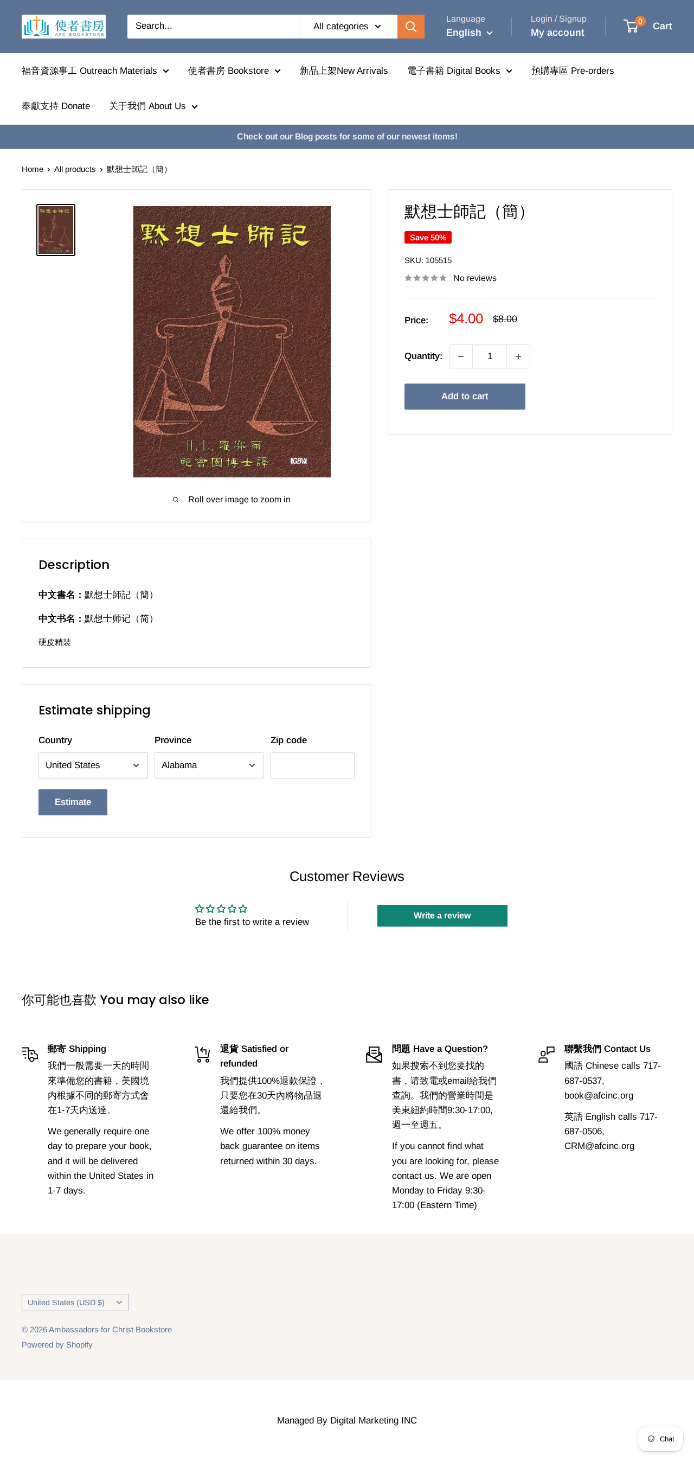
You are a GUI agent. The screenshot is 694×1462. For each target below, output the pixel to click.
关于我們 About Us (147, 106)
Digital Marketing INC (373, 1420)
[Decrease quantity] (460, 356)
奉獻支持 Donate (56, 106)
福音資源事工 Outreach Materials (89, 71)
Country (55, 740)
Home (32, 169)
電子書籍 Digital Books (453, 71)
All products (75, 169)
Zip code (289, 740)
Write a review (442, 915)
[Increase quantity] (518, 356)
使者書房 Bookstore (228, 71)
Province (173, 740)
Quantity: (423, 356)
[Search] (411, 27)
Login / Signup (559, 18)
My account (557, 32)
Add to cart (464, 396)
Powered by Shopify (57, 1344)
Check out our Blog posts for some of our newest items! (347, 136)
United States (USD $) (66, 1302)
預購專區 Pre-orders (572, 71)
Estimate (73, 802)
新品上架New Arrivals (344, 71)
